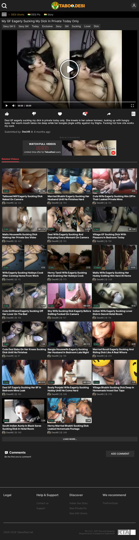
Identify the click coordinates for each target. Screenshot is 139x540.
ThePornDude (110, 503)
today (35, 26)
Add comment (120, 453)
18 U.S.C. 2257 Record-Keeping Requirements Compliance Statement (96, 532)
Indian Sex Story (79, 503)
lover (87, 26)
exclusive (47, 26)
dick (96, 26)
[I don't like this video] (34, 113)
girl (66, 26)
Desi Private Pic (78, 508)
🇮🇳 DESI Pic (34, 14)
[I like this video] (6, 113)
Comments (17, 452)
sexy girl (23, 26)
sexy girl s (9, 26)
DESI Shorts (17, 14)
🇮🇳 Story (48, 14)
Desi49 (26, 131)
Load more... (70, 439)
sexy (59, 26)
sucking (76, 26)
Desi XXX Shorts (78, 513)
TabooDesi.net (25, 532)
